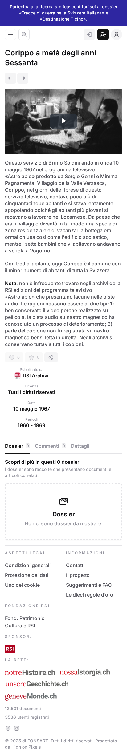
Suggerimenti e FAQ (89, 585)
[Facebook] (8, 728)
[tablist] (63, 446)
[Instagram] (17, 728)
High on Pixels (26, 746)
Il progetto (78, 575)
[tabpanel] (63, 499)
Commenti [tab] (50, 446)
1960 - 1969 (31, 425)
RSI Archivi (35, 375)
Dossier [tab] (17, 446)
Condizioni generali (28, 565)
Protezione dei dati (26, 575)
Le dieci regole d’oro (89, 595)
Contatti (75, 565)
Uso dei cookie (22, 585)
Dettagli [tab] (80, 446)
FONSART (37, 740)
